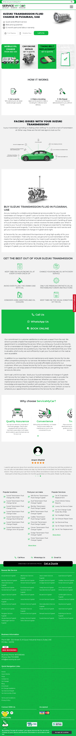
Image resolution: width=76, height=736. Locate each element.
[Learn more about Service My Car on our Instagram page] (11, 712)
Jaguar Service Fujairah (8, 594)
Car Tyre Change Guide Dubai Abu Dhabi (63, 511)
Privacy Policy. (9, 734)
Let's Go (41, 33)
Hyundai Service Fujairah (47, 590)
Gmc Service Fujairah (65, 587)
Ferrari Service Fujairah (65, 583)
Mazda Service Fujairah (8, 604)
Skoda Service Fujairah (8, 618)
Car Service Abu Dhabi (8, 693)
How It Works (5, 674)
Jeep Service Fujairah (27, 594)
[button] (38, 436)
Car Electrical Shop (61, 522)
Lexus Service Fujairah (27, 599)
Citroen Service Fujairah (28, 583)
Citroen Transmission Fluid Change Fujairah (40, 528)
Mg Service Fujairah (64, 604)
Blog (3, 683)
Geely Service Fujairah (46, 587)
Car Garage (5, 681)
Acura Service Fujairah (8, 575)
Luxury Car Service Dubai (63, 506)
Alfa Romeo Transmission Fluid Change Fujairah (39, 497)
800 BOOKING (9, 649)
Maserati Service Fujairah (66, 599)
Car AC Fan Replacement (64, 529)
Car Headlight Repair (62, 515)
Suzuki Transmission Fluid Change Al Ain (15, 507)
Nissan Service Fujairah (46, 609)
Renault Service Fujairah (47, 613)
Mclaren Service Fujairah (28, 604)
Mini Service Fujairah (7, 609)
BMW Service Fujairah (27, 580)
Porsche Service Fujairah (28, 613)
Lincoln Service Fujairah (47, 599)
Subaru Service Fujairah (28, 618)
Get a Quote (51, 563)
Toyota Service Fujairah (65, 618)
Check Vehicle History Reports (62, 502)
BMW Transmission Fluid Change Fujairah (39, 513)
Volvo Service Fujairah (27, 620)
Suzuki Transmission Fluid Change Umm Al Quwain (15, 528)
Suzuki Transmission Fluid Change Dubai (15, 513)
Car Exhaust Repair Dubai (64, 519)
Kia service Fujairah (45, 594)
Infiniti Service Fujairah (65, 590)
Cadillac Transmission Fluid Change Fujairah (38, 518)
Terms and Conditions (8, 698)
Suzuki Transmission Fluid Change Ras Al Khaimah (15, 518)
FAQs (3, 676)
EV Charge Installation (8, 688)
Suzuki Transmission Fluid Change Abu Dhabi (15, 497)
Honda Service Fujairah (8, 590)
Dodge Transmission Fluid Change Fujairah (39, 534)
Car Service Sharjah (7, 691)
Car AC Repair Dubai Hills (63, 526)
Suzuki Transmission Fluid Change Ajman (15, 502)
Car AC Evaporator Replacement (61, 497)
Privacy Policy (5, 700)
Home (3, 671)
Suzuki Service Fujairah (46, 618)
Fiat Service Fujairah (7, 587)
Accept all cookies (62, 732)
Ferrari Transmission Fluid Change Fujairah (39, 539)
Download (4, 686)
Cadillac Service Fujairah (66, 580)
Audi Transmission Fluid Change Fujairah (39, 502)
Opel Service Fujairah (65, 609)
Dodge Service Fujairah (47, 583)
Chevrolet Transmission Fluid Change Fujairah (39, 523)
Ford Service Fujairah (27, 587)
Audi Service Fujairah (65, 575)
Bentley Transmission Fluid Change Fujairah (38, 507)
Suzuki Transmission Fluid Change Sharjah (15, 523)
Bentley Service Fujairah (9, 580)
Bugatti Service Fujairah (47, 580)
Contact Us (4, 679)
